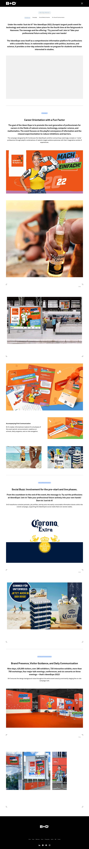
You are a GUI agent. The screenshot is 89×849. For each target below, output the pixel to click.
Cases (33, 839)
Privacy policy (47, 839)
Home (30, 839)
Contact (59, 839)
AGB (55, 839)
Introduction (27, 17)
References (38, 839)
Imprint (52, 839)
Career (42, 839)
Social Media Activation (44, 17)
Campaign (34, 17)
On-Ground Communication (58, 17)
